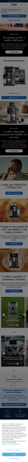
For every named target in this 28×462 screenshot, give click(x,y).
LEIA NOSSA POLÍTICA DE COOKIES (11, 444)
